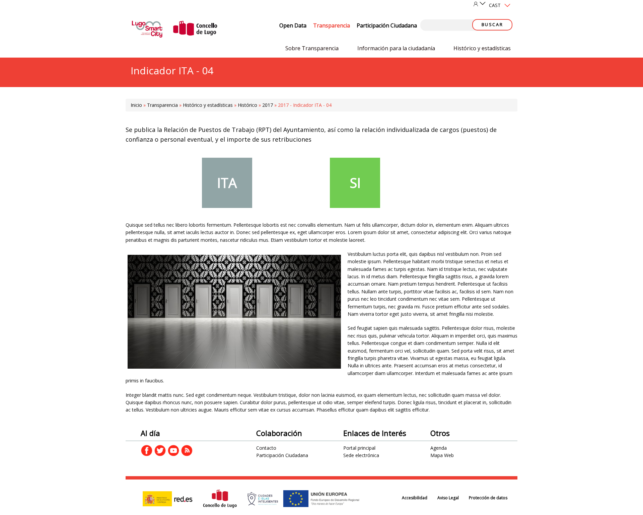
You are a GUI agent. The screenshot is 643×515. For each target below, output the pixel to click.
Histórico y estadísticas (482, 48)
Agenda (438, 448)
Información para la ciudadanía (396, 48)
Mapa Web (442, 455)
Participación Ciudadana (387, 25)
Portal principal (359, 448)
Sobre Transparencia (312, 48)
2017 (267, 105)
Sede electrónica (361, 455)
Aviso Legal (448, 498)
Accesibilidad (414, 498)
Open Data (292, 25)
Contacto (266, 448)
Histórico (247, 105)
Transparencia (331, 25)
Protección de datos (488, 498)
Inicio (136, 105)
